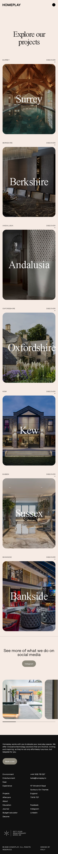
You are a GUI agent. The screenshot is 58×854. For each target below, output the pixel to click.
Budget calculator (10, 812)
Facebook (34, 805)
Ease (4, 782)
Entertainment (9, 778)
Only (42, 849)
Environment (8, 774)
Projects (6, 793)
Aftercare (7, 797)
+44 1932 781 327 (37, 774)
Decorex (6, 816)
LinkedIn (34, 812)
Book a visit (10, 761)
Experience (7, 786)
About (5, 801)
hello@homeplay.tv (38, 778)
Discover (50, 61)
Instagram (29, 664)
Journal (6, 809)
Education (7, 805)
